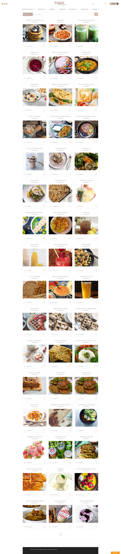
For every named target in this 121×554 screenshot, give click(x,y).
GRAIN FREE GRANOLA (60, 180)
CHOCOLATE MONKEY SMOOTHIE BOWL (86, 116)
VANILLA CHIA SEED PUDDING (86, 501)
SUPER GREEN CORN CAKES (86, 436)
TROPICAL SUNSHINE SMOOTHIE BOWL (86, 469)
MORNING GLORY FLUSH (86, 276)
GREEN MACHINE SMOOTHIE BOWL (34, 212)
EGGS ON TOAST (34, 180)
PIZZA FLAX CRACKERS (60, 340)
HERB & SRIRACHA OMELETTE (60, 212)
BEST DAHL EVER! (86, 52)
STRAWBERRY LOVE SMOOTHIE (34, 436)
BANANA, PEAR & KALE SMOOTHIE (86, 20)
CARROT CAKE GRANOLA (34, 116)
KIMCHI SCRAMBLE (86, 244)
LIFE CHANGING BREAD (34, 276)
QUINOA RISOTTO (34, 404)
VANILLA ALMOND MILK (60, 501)
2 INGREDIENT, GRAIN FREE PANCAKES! (34, 20)
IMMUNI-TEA (86, 212)
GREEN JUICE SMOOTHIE (86, 180)
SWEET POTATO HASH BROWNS (34, 469)
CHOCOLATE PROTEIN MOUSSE (34, 148)
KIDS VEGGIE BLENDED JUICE (60, 244)
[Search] (105, 4)
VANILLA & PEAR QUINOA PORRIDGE (34, 501)
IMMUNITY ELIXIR (35, 244)
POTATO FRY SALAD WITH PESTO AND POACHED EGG (87, 340)
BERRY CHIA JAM (35, 52)
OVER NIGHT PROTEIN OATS (34, 340)
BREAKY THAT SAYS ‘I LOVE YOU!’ (86, 84)
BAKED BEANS (60, 20)
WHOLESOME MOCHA (34, 533)
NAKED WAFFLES (34, 308)
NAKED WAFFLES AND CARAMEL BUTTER (86, 308)
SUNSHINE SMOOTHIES (60, 436)
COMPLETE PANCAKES (60, 148)
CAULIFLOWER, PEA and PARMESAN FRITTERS (61, 116)
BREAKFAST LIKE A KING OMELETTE (60, 84)
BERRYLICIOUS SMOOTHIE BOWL (60, 52)
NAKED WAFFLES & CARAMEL (60, 308)
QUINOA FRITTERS (60, 372)
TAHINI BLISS (60, 469)
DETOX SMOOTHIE (86, 148)
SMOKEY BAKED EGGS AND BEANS (86, 404)
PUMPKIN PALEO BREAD (34, 372)
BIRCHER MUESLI (35, 84)
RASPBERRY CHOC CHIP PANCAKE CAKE (60, 404)
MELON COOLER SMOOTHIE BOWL (60, 276)
